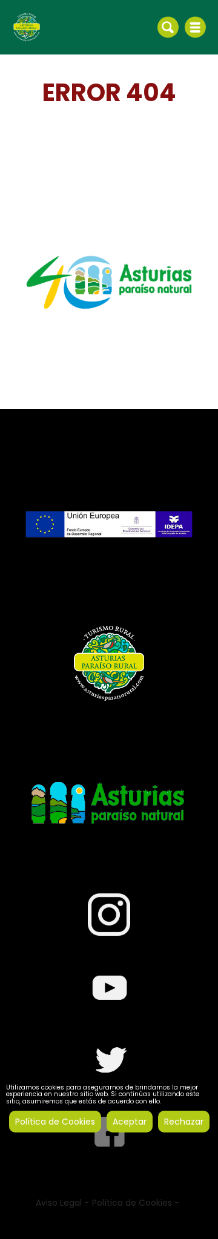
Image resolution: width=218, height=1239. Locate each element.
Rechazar (183, 1122)
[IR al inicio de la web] (26, 27)
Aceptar (130, 1122)
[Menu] (195, 27)
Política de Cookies (55, 1122)
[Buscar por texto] (168, 27)
